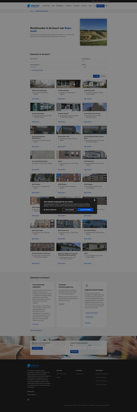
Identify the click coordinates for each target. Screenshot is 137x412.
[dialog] (68, 206)
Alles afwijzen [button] (69, 209)
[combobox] (94, 200)
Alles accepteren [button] (85, 209)
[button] (50, 210)
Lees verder (87, 206)
